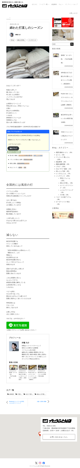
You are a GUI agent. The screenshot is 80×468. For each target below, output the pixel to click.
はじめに (34, 4)
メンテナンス (32, 40)
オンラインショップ (71, 4)
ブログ (58, 166)
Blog (60, 4)
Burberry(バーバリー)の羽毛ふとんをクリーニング (16, 402)
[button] (40, 434)
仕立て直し (29, 394)
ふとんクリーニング (66, 190)
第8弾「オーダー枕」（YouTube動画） (13, 375)
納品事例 (54, 4)
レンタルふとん (61, 173)
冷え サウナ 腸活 (61, 169)
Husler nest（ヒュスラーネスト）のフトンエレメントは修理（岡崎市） (32, 376)
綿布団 (11, 394)
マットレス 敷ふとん (63, 157)
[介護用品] (63, 215)
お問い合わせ (73, 13)
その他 (62, 195)
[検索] (72, 44)
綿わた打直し (21, 40)
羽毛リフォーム (23, 369)
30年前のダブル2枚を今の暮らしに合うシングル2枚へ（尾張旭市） (23, 376)
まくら (58, 155)
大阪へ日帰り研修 (41, 401)
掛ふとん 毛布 (60, 171)
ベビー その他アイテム (63, 197)
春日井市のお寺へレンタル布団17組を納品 (42, 374)
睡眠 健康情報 (60, 164)
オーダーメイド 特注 (63, 202)
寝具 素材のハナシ (62, 152)
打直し (20, 394)
